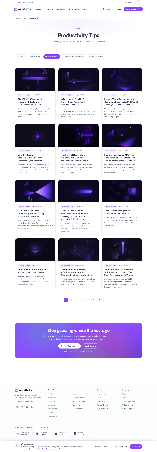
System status (102, 409)
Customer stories (79, 398)
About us (125, 394)
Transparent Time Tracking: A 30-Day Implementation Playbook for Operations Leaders (76, 272)
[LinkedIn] (17, 407)
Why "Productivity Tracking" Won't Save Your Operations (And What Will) (30, 158)
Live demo (109, 9)
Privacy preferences (102, 447)
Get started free (68, 346)
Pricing (84, 9)
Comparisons (78, 409)
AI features (52, 398)
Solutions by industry (130, 401)
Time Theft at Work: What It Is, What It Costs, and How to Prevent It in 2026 (30, 102)
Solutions (49, 9)
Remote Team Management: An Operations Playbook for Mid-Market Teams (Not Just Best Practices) (121, 102)
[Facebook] (27, 407)
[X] (22, 407)
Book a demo (90, 346)
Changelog (101, 401)
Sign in (119, 9)
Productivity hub (79, 401)
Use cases (61, 9)
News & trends (35, 57)
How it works (74, 9)
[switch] (138, 2)
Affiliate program (128, 405)
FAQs (99, 398)
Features (51, 394)
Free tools (76, 405)
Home (17, 18)
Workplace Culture (96, 57)
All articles (21, 57)
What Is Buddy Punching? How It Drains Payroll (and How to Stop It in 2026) (72, 102)
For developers (102, 405)
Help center (101, 394)
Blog (24, 18)
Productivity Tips (51, 57)
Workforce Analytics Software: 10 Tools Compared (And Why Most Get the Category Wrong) (118, 272)
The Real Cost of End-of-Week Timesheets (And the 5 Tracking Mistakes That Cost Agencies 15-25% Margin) (74, 214)
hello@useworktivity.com (27, 401)
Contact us (126, 398)
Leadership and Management (73, 57)
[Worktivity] (22, 9)
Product (38, 9)
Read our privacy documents (56, 449)
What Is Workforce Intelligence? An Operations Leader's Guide (33, 270)
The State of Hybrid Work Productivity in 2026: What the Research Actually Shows (74, 158)
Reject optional (121, 447)
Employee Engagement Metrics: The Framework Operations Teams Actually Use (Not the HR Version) (120, 158)
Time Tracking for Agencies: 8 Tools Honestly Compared (117, 212)
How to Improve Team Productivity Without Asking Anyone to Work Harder (31, 213)
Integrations (52, 416)
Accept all (136, 447)
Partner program (128, 409)
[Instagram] (32, 407)
